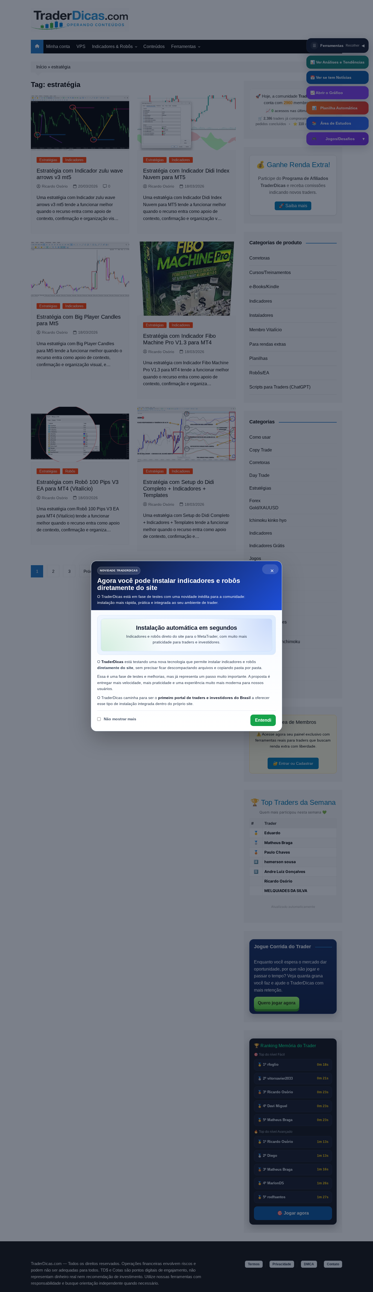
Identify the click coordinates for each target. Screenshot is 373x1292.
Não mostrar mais (120, 719)
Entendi (263, 720)
